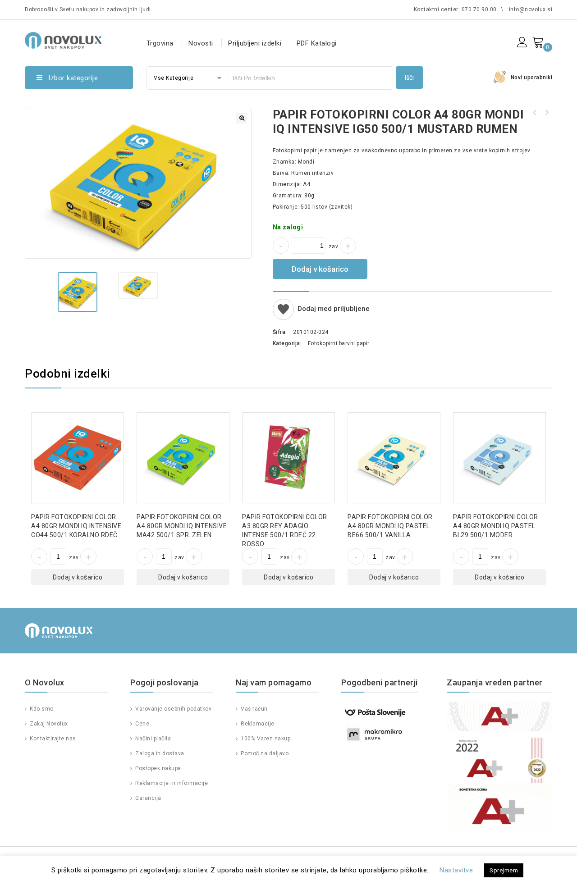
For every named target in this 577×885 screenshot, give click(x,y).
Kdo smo (41, 709)
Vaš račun (253, 709)
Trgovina (160, 43)
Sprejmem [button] (504, 870)
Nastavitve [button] (456, 870)
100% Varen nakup (264, 738)
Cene (141, 724)
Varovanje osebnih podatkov (172, 709)
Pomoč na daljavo (263, 753)
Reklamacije (257, 724)
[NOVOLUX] (63, 39)
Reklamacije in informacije (171, 783)
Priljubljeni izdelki (254, 43)
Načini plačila (152, 738)
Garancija (147, 798)
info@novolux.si (531, 9)
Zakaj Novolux (48, 724)
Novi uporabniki (532, 77)
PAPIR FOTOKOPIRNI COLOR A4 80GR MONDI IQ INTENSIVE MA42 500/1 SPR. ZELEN (535, 113)
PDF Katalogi (317, 43)
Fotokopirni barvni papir (339, 343)
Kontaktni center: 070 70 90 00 (455, 9)
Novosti (200, 43)
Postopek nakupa (157, 768)
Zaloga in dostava (159, 753)
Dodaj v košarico (320, 269)
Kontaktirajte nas (52, 738)
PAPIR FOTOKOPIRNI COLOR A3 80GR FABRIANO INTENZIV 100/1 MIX (546, 113)
